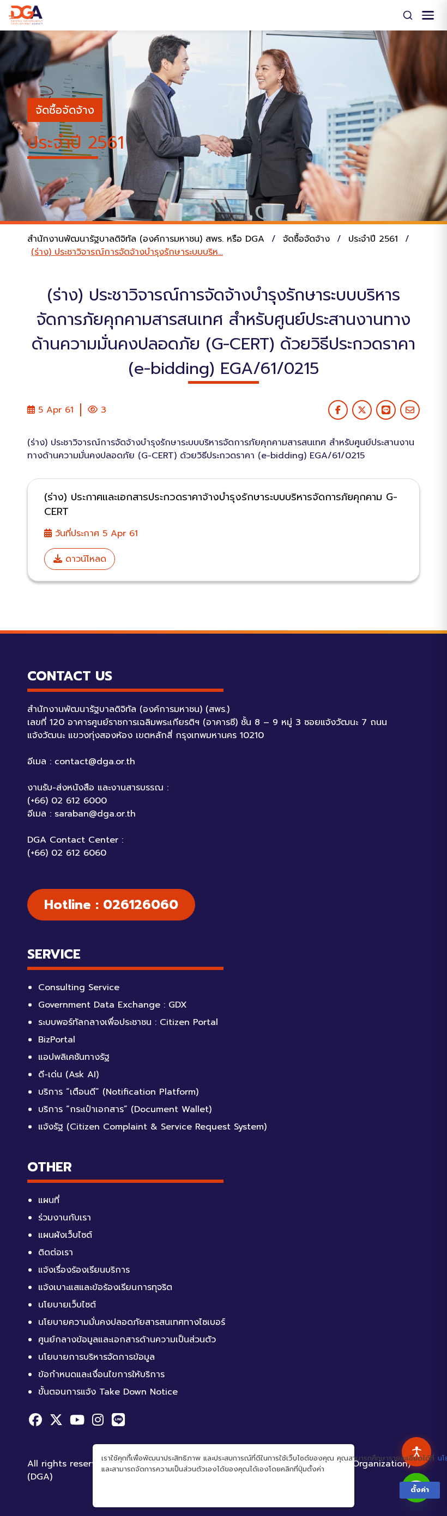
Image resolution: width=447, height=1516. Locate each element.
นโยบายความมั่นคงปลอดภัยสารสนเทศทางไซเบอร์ (131, 1322)
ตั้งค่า (419, 1489)
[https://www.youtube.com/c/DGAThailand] (77, 1419)
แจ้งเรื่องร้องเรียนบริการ (84, 1269)
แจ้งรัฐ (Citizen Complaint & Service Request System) (152, 1126)
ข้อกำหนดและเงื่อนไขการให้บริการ (101, 1374)
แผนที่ (48, 1200)
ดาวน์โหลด (84, 559)
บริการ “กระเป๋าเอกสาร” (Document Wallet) (125, 1109)
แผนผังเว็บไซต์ (65, 1235)
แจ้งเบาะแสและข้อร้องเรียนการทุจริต (105, 1287)
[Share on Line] (386, 410)
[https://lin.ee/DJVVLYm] (118, 1419)
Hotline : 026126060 (111, 904)
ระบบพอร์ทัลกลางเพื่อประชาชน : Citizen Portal (128, 1022)
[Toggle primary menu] (428, 15)
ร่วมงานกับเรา (64, 1217)
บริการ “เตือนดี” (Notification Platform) (118, 1091)
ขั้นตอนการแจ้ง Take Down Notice (108, 1391)
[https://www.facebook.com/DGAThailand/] (35, 1419)
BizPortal (56, 1039)
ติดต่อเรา (55, 1252)
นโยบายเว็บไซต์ (67, 1304)
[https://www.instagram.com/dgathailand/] (97, 1419)
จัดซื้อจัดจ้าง (64, 110)
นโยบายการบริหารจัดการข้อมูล (96, 1357)
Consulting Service (78, 987)
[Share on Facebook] (338, 410)
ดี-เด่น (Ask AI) (68, 1074)
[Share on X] (362, 410)
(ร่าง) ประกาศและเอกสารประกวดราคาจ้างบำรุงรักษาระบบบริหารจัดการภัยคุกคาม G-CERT (220, 504)
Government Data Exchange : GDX (112, 1004)
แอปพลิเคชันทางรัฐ (74, 1057)
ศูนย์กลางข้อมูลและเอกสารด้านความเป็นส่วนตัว (127, 1339)
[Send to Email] (410, 410)
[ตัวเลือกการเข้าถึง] (416, 1451)
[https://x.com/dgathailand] (56, 1419)
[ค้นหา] (408, 15)
